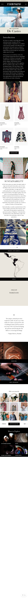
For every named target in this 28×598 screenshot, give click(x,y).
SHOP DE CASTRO (14, 152)
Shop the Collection (14, 423)
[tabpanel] (13, 232)
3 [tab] (15, 247)
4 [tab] (17, 247)
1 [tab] (11, 247)
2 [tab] (13, 247)
